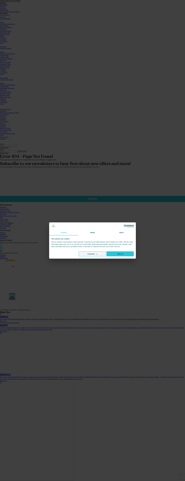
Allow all (120, 254)
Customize (91, 254)
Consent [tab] (63, 232)
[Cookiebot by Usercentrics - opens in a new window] (125, 226)
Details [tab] (92, 232)
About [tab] (121, 232)
